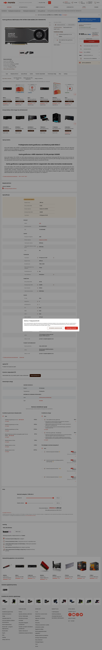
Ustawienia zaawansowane (55, 328)
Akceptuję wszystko (71, 328)
